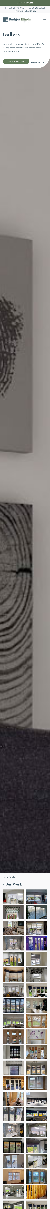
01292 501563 (39, 8)
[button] (44, 20)
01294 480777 (17, 8)
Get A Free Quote (25, 3)
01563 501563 (30, 11)
